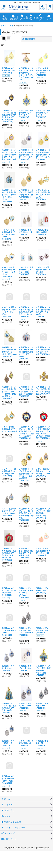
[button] (4, 7)
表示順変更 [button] (30, 39)
